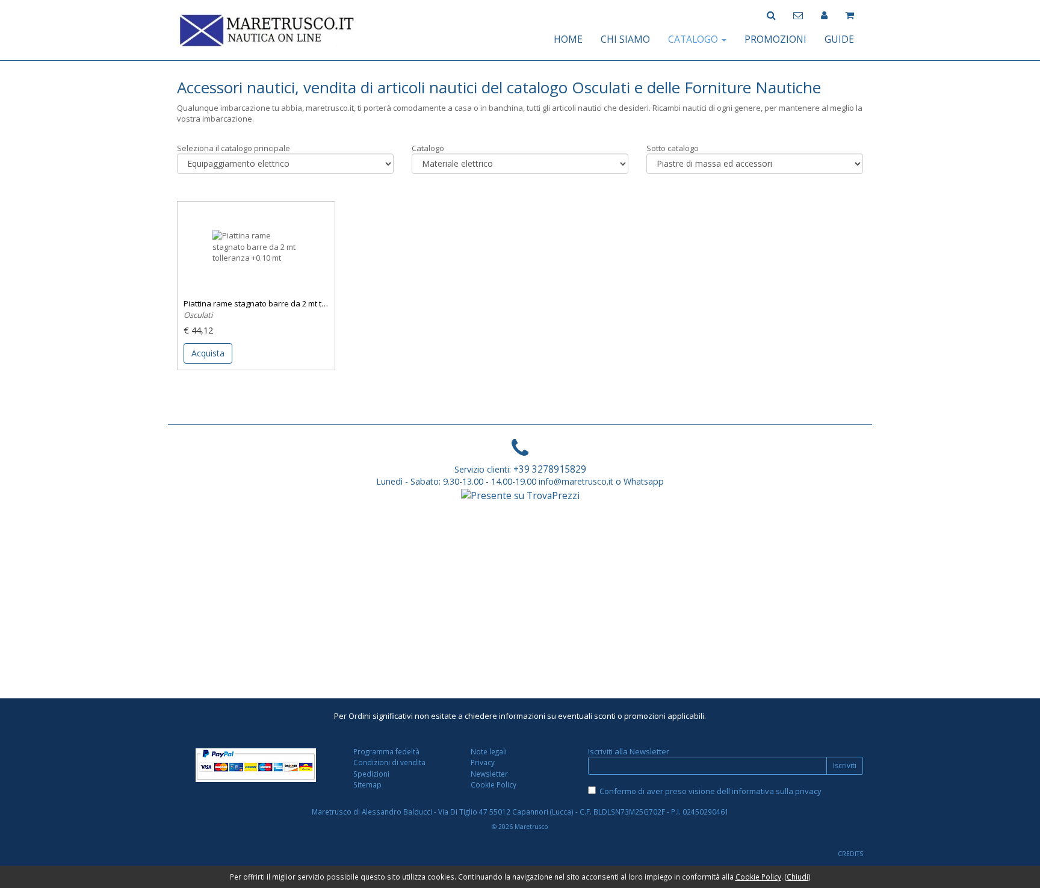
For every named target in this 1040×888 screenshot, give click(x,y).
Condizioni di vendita (389, 762)
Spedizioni (371, 773)
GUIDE (839, 39)
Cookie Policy (493, 784)
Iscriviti (844, 765)
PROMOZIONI (775, 39)
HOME (568, 39)
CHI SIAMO (625, 39)
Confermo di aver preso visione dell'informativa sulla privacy (710, 791)
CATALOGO (694, 39)
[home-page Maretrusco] (267, 28)
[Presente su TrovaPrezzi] (520, 494)
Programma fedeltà (386, 751)
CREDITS (850, 853)
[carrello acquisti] (850, 14)
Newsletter (489, 773)
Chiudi (797, 876)
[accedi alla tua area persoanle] (824, 14)
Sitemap (367, 784)
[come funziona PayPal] (256, 765)
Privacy (483, 762)
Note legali (489, 751)
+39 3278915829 (549, 469)
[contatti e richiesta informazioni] (798, 14)
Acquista (207, 353)
